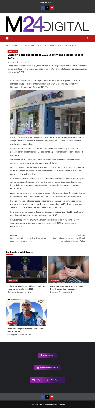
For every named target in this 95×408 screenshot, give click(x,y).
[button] (8, 38)
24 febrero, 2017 (24, 62)
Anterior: (28, 238)
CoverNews (48, 404)
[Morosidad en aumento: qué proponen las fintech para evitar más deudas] (68, 269)
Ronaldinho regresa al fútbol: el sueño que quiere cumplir (26, 330)
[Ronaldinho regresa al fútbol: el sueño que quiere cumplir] (26, 312)
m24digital (13, 62)
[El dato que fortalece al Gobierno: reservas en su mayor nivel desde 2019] (26, 269)
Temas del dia (13, 52)
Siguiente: (69, 238)
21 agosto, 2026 (22, 292)
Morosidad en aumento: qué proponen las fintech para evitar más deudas (68, 287)
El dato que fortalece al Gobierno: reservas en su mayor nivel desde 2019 (26, 287)
